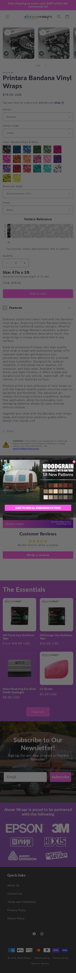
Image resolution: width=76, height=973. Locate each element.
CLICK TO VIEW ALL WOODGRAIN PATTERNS (38, 508)
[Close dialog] (74, 462)
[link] (38, 481)
